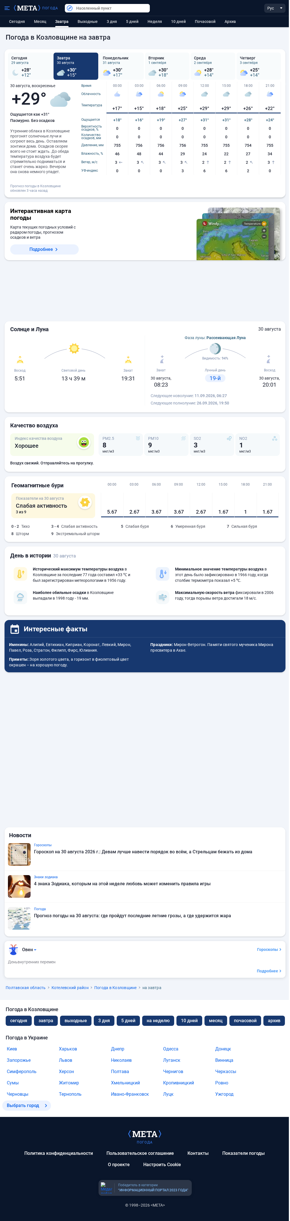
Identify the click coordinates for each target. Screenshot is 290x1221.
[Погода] (145, 1133)
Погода (50, 8)
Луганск (171, 1060)
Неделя (155, 21)
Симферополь (22, 1071)
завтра (46, 1020)
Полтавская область (26, 987)
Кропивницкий (178, 1083)
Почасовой (205, 21)
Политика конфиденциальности (58, 1153)
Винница (224, 1060)
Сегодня (17, 21)
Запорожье (19, 1060)
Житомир (69, 1083)
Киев (12, 1049)
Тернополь (70, 1094)
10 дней (178, 21)
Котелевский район (70, 987)
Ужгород (224, 1094)
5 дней (132, 21)
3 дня (112, 21)
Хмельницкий (125, 1083)
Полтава (120, 1071)
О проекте (119, 1164)
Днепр (117, 1049)
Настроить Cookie (162, 1164)
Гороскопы (267, 949)
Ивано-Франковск (130, 1094)
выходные (88, 21)
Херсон (66, 1071)
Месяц (40, 21)
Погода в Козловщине (115, 987)
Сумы (13, 1083)
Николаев (121, 1060)
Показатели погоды (243, 1153)
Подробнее (41, 249)
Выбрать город (23, 1105)
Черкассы (225, 1071)
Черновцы (17, 1094)
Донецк (223, 1049)
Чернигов (173, 1071)
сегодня (18, 1020)
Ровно (221, 1083)
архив (230, 21)
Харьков (68, 1049)
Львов (65, 1060)
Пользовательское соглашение (140, 1153)
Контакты (198, 1153)
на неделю (158, 1020)
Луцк (168, 1094)
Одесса (170, 1049)
